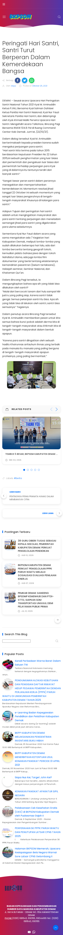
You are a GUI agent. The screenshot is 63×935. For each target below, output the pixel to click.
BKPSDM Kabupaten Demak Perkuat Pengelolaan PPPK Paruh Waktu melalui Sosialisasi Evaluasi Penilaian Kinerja (37, 572)
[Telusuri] (59, 17)
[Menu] (3, 4)
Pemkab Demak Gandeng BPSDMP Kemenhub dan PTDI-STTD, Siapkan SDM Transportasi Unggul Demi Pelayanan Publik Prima (36, 599)
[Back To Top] (55, 927)
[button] (17, 80)
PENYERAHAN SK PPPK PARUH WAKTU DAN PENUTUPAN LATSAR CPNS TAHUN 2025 (37, 832)
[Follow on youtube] (29, 931)
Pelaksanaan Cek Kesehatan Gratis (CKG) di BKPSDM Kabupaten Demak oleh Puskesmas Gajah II (37, 811)
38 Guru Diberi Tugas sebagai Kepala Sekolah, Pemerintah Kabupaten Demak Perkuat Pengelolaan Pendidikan (37, 546)
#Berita (18, 478)
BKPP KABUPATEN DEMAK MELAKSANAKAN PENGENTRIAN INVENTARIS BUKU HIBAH (33, 736)
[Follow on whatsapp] (33, 931)
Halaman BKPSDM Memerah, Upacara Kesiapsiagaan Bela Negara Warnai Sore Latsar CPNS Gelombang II (37, 852)
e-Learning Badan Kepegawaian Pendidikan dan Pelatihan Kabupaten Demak (37, 716)
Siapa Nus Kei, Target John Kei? (33, 777)
